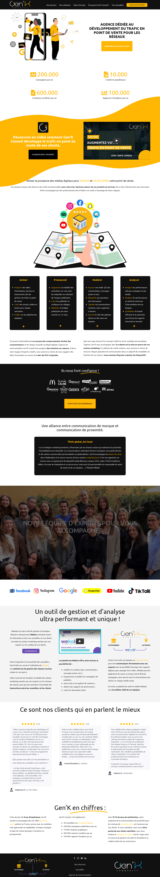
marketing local (92, 457)
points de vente (115, 454)
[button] (11, 591)
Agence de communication (80, 875)
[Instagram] (78, 858)
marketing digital (85, 823)
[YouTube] (82, 858)
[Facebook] (74, 858)
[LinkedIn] (85, 858)
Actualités (80, 869)
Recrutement (80, 864)
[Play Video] (117, 141)
